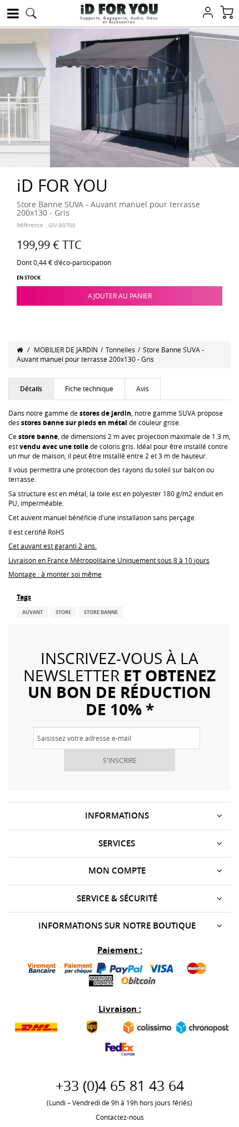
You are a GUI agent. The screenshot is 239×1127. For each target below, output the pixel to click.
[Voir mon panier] (226, 13)
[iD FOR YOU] (119, 9)
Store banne (101, 612)
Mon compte (117, 870)
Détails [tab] (31, 388)
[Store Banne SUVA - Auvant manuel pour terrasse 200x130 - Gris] (119, 96)
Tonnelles (120, 349)
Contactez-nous (120, 1117)
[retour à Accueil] (20, 349)
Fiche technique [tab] (89, 388)
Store (63, 612)
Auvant (32, 612)
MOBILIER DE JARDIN (66, 349)
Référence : (32, 225)
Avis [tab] (142, 388)
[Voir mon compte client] (207, 13)
